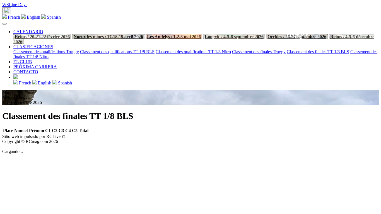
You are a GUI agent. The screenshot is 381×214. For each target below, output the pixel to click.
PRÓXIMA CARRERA (35, 66)
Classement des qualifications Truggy (46, 51)
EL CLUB (22, 61)
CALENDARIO (28, 31)
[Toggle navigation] (4, 24)
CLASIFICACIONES (33, 46)
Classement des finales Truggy (259, 51)
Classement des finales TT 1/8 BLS (318, 51)
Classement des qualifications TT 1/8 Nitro (193, 51)
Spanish (53, 17)
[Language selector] (6, 10)
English (33, 17)
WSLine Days (14, 4)
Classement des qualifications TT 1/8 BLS (117, 51)
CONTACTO (25, 71)
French (13, 17)
